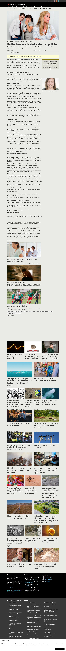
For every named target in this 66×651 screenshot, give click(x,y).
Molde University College (13, 619)
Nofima (10, 628)
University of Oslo (47, 632)
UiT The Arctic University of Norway (49, 624)
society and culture (30, 311)
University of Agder (47, 628)
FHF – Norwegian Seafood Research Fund (15, 606)
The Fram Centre (46, 606)
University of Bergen (47, 629)
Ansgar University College (13, 602)
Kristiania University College (13, 616)
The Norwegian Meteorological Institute (50, 615)
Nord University (11, 629)
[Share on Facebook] (8, 315)
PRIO (27, 634)
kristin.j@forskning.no (35, 589)
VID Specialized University (48, 636)
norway (51, 311)
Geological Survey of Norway (13, 609)
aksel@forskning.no (35, 579)
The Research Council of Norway (49, 621)
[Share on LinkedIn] (11, 315)
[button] (55, 1)
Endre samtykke (10, 594)
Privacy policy (10, 587)
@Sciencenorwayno (48, 579)
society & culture (40, 311)
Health (9, 6)
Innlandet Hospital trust (13, 610)
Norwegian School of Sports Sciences (32, 623)
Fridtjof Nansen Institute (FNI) (14, 608)
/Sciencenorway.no (48, 577)
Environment (19, 6)
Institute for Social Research (13, 613)
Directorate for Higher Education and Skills (15, 605)
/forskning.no (47, 581)
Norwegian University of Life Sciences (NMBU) (34, 626)
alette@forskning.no (29, 582)
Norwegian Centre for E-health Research (15, 636)
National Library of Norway (13, 620)
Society (13, 6)
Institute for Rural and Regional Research (15, 612)
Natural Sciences (26, 6)
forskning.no (11, 311)
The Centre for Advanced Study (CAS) (50, 602)
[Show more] (50, 69)
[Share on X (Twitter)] (10, 315)
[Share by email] (13, 315)
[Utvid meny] (41, 7)
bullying (18, 313)
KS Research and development (14, 617)
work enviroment (11, 313)
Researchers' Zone (35, 6)
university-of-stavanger (20, 311)
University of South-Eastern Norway (49, 633)
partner (46, 311)
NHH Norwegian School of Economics (15, 621)
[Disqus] (33, 329)
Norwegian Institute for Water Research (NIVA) (34, 608)
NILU (10, 625)
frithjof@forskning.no (29, 585)
